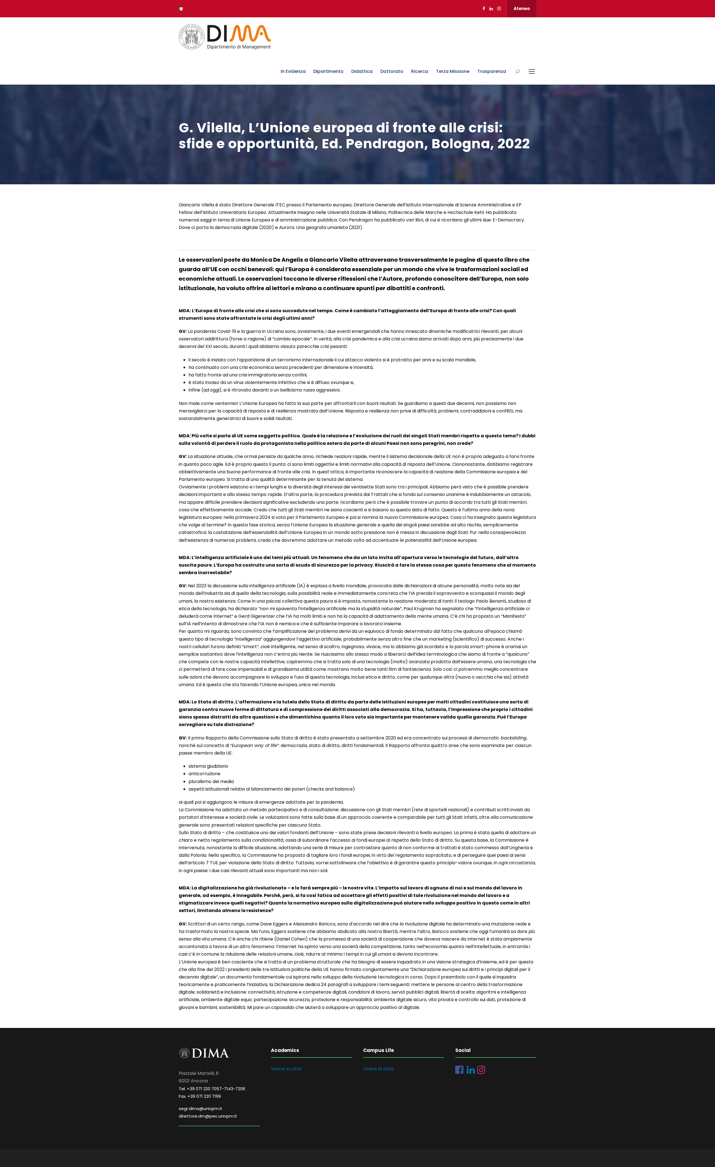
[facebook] (484, 8)
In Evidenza (293, 71)
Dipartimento (328, 71)
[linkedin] (491, 8)
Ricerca (419, 71)
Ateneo (522, 8)
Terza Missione (452, 71)
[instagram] (499, 8)
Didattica (362, 71)
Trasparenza (491, 71)
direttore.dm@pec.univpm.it (208, 1116)
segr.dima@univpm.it (200, 1108)
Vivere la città (286, 1069)
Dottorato (391, 71)
